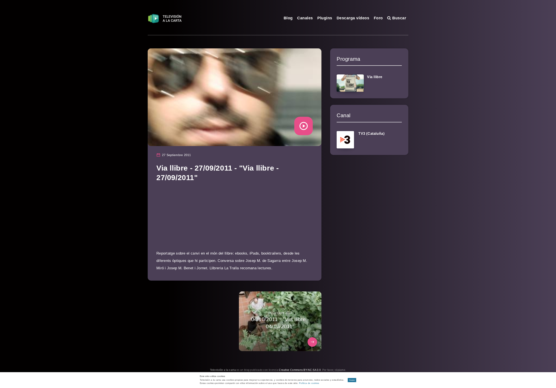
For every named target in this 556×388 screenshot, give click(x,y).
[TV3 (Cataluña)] (345, 139)
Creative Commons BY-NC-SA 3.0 (300, 370)
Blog (288, 18)
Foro (378, 18)
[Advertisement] (234, 219)
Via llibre (374, 77)
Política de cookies (309, 383)
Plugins (324, 18)
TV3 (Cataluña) (371, 133)
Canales (305, 18)
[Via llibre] (350, 83)
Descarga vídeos (353, 18)
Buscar (398, 18)
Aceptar (352, 380)
